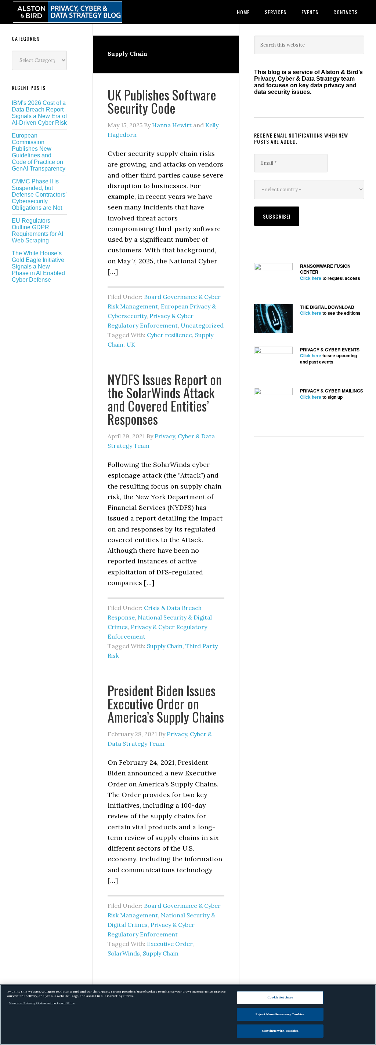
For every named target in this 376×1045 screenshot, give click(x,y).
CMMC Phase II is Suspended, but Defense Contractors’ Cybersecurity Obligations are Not (39, 194)
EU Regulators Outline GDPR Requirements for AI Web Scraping (37, 231)
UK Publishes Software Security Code (162, 101)
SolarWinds (124, 953)
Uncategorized (202, 325)
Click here (310, 278)
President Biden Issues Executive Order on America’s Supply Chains (166, 703)
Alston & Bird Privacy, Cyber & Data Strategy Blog (67, 12)
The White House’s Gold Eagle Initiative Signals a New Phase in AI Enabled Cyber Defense (38, 266)
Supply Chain (164, 646)
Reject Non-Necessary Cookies (280, 1014)
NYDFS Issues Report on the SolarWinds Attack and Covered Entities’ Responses (165, 398)
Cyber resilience (169, 335)
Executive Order (169, 943)
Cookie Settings (280, 997)
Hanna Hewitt (172, 125)
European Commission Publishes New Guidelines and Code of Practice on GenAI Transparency (38, 152)
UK (130, 344)
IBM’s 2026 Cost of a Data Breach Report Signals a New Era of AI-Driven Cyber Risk (39, 113)
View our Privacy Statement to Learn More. (42, 1003)
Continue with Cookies (280, 1031)
